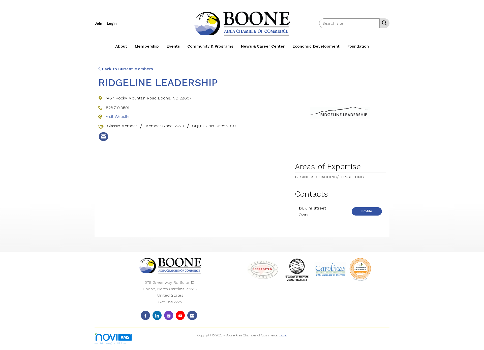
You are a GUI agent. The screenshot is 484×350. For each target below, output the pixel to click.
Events (173, 46)
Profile (366, 211)
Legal (283, 335)
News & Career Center (263, 46)
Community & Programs (210, 46)
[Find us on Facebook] (145, 315)
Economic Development (316, 46)
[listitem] (100, 23)
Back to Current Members (127, 68)
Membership (147, 46)
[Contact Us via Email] (192, 315)
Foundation (358, 46)
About (121, 46)
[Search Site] (383, 22)
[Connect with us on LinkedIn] (157, 315)
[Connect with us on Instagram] (168, 315)
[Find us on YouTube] (180, 315)
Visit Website (118, 116)
